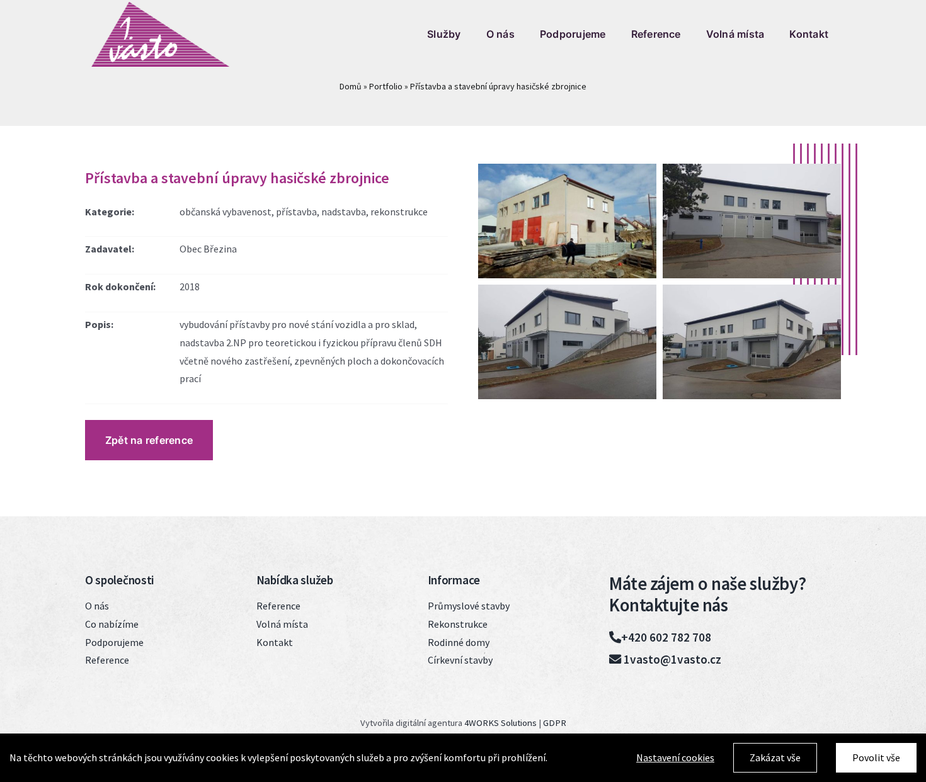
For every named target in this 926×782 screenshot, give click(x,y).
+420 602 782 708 (666, 637)
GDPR (554, 722)
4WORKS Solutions (500, 722)
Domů (351, 86)
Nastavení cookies (675, 757)
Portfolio (386, 86)
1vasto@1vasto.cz (671, 659)
